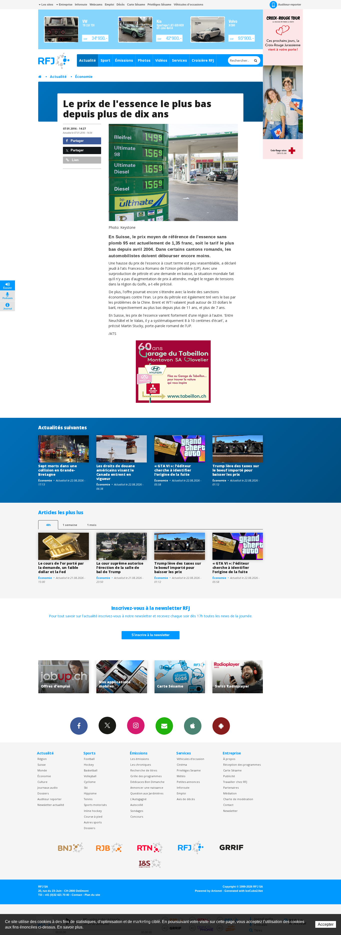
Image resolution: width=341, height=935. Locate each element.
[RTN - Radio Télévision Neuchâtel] (150, 847)
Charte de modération (238, 799)
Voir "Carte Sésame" (123, 677)
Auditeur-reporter (289, 4)
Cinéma (182, 764)
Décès (121, 4)
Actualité (87, 60)
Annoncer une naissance (146, 787)
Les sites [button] (47, 4)
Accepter (326, 924)
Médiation (230, 793)
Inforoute (81, 4)
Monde (42, 770)
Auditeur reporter (49, 799)
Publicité (229, 776)
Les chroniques (140, 764)
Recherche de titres (143, 770)
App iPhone (192, 726)
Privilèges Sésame (159, 4)
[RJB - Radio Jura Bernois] (109, 847)
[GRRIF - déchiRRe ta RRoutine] (231, 847)
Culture (42, 781)
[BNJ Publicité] (68, 847)
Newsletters (164, 726)
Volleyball (90, 776)
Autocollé (136, 804)
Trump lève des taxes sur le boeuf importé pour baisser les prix (235, 470)
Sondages (136, 810)
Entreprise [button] (65, 4)
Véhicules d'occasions (188, 4)
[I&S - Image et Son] (150, 863)
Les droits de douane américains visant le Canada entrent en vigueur (115, 472)
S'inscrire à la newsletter (151, 635)
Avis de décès (186, 799)
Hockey (89, 764)
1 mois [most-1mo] (91, 525)
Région (42, 758)
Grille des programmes (146, 776)
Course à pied (93, 816)
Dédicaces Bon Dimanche (147, 781)
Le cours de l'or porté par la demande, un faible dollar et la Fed (61, 567)
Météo (181, 776)
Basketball (90, 770)
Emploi (109, 4)
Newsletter (230, 810)
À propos (229, 758)
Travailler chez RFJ (235, 781)
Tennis (88, 799)
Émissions (124, 60)
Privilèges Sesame (189, 770)
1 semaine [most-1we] (70, 525)
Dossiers (43, 793)
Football (89, 758)
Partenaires (231, 787)
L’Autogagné (138, 799)
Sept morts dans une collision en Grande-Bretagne (57, 470)
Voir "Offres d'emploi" (239, 677)
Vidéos (161, 60)
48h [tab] (48, 525)
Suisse (41, 764)
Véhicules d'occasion (190, 758)
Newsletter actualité (50, 804)
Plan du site (92, 894)
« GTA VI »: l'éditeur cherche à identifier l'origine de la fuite (172, 470)
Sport (105, 60)
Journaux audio (47, 787)
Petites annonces (188, 781)
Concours (136, 816)
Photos (144, 60)
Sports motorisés (95, 804)
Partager (77, 141)
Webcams (96, 4)
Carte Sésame (136, 4)
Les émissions (139, 758)
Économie (84, 76)
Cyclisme (90, 781)
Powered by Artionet (208, 890)
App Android (221, 726)
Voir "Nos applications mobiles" (65, 677)
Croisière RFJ (203, 60)
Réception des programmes (242, 764)
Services (179, 60)
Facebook (79, 726)
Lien (75, 160)
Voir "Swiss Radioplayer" (181, 677)
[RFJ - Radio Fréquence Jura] (190, 847)
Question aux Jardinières (146, 793)
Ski (86, 787)
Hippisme (90, 793)
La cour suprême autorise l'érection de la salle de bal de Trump (119, 567)
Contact (228, 804)
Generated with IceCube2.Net (243, 890)
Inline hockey (93, 810)
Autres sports (93, 822)
